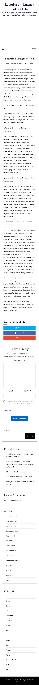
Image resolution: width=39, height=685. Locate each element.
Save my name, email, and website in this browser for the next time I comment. (20, 402)
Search (7, 431)
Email (27, 391)
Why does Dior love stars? (16, 472)
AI (6, 596)
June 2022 (9, 570)
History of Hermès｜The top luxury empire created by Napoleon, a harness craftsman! (20, 464)
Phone (8, 650)
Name (11, 391)
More (8, 645)
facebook (21, 333)
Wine (8, 670)
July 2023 (9, 541)
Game (8, 625)
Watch (8, 665)
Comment (19, 361)
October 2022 (11, 555)
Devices (9, 620)
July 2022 (9, 565)
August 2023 (10, 536)
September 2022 (12, 560)
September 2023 (12, 531)
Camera (9, 606)
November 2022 (12, 550)
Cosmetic (9, 616)
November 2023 (12, 521)
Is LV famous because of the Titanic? (19, 477)
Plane (8, 655)
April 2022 (9, 580)
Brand (8, 601)
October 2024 (11, 516)
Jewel (8, 630)
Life (7, 635)
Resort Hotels (11, 660)
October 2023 (11, 526)
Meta (8, 640)
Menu (34, 48)
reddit (21, 338)
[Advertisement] (19, 32)
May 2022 (9, 575)
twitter (21, 328)
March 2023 (10, 546)
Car (7, 611)
